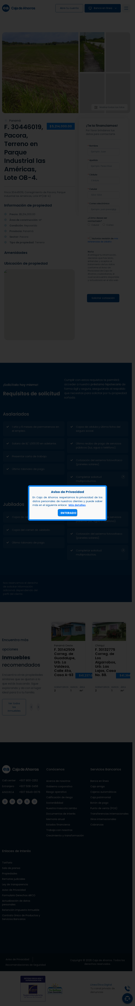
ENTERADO (68, 513)
